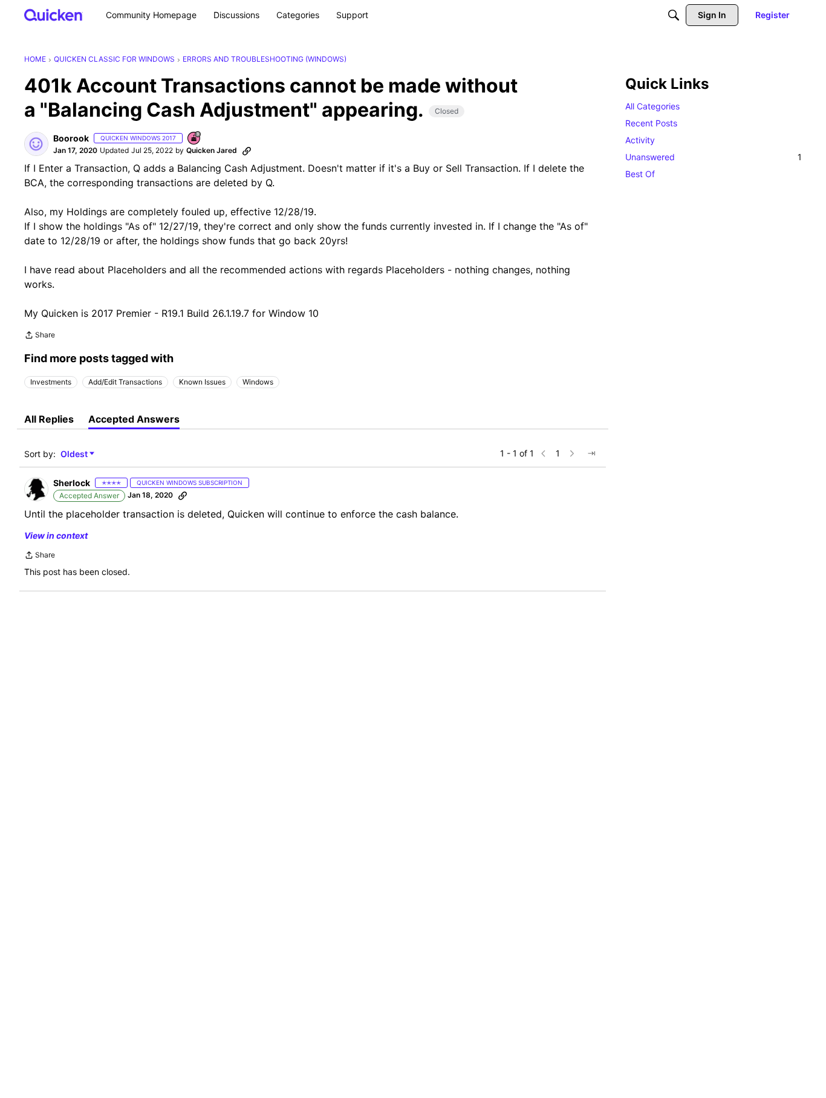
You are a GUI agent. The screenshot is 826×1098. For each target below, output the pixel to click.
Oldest (74, 454)
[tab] (49, 419)
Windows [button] (257, 381)
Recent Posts (651, 123)
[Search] (674, 15)
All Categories (652, 106)
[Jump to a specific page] (591, 453)
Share (39, 336)
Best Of (640, 174)
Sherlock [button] (71, 483)
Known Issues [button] (202, 381)
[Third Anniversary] (194, 139)
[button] (36, 144)
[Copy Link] (246, 150)
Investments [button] (50, 381)
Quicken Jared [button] (211, 150)
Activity (640, 140)
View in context (56, 535)
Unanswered (713, 157)
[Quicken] (53, 15)
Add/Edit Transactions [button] (125, 381)
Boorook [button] (71, 138)
